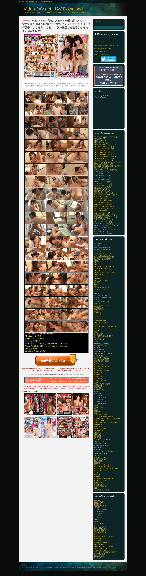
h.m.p (96, 324)
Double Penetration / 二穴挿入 (108, 166)
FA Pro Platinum (101, 305)
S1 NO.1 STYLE (100, 442)
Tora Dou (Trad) (101, 467)
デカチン (59, 388)
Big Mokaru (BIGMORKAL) (105, 267)
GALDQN (98, 315)
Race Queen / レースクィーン (106, 208)
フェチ (65, 388)
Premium (98, 424)
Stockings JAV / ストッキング (106, 226)
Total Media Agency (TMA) (106, 469)
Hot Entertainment (103, 336)
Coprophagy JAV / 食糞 (104, 149)
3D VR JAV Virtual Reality (106, 137)
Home (21, 2)
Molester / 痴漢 (101, 197)
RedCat (97, 432)
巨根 (84, 388)
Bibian (97, 265)
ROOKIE (97, 438)
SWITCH (97, 455)
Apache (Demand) (102, 247)
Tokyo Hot (99, 556)
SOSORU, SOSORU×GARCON (105, 451)
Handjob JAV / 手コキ (103, 183)
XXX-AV (97, 558)
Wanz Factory (101, 480)
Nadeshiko (99, 396)
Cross (97, 278)
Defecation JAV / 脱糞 (103, 164)
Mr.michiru (99, 390)
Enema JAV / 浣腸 (101, 168)
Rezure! (97, 434)
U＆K (96, 472)
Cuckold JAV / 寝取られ (104, 154)
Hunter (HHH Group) (83, 386)
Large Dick (45, 388)
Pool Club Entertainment (106, 422)
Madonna (98, 365)
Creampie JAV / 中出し (103, 152)
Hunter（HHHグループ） (32, 388)
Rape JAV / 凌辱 (100, 210)
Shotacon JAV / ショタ (103, 220)
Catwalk (98, 514)
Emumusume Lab (101, 301)
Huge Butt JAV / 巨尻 (103, 185)
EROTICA (98, 303)
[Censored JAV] (26, 20)
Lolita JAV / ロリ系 (102, 191)
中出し (81, 388)
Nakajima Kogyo (102, 399)
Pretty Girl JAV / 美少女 (104, 206)
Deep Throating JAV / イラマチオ (108, 162)
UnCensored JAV (46, 2)
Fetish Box (99, 307)
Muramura (99, 539)
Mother (97, 388)
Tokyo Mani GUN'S (102, 465)
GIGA (96, 317)
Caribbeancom (101, 510)
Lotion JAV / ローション (104, 193)
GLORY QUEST (100, 320)
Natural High (100, 403)
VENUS (97, 474)
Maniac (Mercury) (102, 367)
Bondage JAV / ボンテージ (105, 145)
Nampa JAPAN (100, 401)
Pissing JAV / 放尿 (101, 202)
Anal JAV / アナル (101, 139)
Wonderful (99, 484)
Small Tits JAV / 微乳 (103, 222)
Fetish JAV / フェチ (102, 172)
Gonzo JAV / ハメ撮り (103, 181)
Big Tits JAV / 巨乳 (101, 143)
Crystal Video (101, 280)
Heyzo (97, 525)
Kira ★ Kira (99, 351)
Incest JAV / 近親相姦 (103, 187)
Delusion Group (101, 288)
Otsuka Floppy (101, 415)
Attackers (99, 251)
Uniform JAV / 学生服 (103, 233)
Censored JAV (31, 2)
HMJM (96, 332)
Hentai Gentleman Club (105, 326)
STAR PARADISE (100, 453)
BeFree (97, 261)
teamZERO (99, 461)
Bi (95, 263)
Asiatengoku (100, 506)
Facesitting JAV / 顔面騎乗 (105, 170)
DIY (95, 292)
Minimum (98, 378)
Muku (96, 392)
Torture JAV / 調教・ (103, 231)
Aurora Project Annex (105, 253)
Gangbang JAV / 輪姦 (103, 177)
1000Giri (97, 500)
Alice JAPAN (99, 245)
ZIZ (95, 488)
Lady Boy (98, 355)
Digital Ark (99, 290)
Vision (97, 476)
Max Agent (99, 372)
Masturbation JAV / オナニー (106, 195)
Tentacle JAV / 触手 (102, 227)
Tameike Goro (100, 459)
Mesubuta (99, 535)
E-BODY (97, 299)
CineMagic (99, 274)
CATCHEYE (98, 512)
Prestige (98, 426)
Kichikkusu (99, 349)
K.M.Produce (100, 345)
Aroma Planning (102, 249)
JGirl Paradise (101, 529)
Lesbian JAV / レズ (102, 189)
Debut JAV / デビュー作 (103, 160)
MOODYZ (98, 386)
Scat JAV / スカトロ (102, 212)
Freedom (98, 313)
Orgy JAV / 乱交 (100, 199)
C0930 (96, 508)
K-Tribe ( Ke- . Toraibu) (104, 353)
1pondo (97, 504)
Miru (96, 382)
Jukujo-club (100, 531)
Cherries (98, 270)
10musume (98, 502)
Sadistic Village (102, 444)
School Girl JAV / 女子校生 (105, 214)
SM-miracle (99, 554)
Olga (96, 409)
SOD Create (99, 449)
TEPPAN (97, 463)
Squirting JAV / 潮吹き (103, 224)
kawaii (97, 347)
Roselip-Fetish (101, 548)
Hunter (72, 386)
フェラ (69, 388)
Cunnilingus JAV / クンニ (105, 158)
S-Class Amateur (102, 440)
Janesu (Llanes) (101, 344)
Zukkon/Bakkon (102, 490)
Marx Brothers (101, 370)
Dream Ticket (100, 295)
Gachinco (98, 515)
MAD (96, 363)
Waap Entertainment (104, 478)
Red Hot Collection (103, 546)
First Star (99, 309)
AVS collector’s (102, 255)
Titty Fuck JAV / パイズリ (105, 229)
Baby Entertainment (104, 257)
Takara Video (100, 457)
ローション (75, 388)
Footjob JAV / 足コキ (103, 175)
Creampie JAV (48, 386)
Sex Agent (99, 447)
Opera (97, 411)
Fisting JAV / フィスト (103, 174)
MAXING (97, 374)
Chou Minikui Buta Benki (105, 272)
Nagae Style (100, 397)
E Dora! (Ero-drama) (103, 297)
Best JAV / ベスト (101, 141)
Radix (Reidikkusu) (103, 428)
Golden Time (100, 322)
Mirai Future (100, 380)
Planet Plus (99, 421)
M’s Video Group (101, 361)
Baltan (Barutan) (102, 259)
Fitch (96, 311)
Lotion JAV (52, 388)
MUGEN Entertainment (104, 537)
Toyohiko (98, 471)
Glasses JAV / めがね (102, 179)
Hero (96, 328)
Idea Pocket (99, 340)
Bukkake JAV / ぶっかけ (104, 147)
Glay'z (97, 319)
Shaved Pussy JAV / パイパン (106, 216)
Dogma (97, 294)
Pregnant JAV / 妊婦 (103, 204)
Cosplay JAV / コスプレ (103, 150)
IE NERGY (98, 342)
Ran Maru (98, 430)
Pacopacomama (101, 542)
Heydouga (99, 523)
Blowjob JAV (39, 386)
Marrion (98, 369)
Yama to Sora (100, 486)
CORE (96, 276)
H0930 (96, 519)
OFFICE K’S (98, 407)
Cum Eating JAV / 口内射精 (105, 156)
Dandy (97, 282)
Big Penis (31, 386)
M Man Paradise (101, 359)
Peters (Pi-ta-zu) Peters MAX (107, 419)
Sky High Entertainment (105, 552)
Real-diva (98, 544)
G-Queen (98, 517)
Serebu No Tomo (101, 446)
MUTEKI (97, 394)
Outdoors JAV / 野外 (103, 201)
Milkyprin (99, 376)
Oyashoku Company (103, 417)
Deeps (96, 286)
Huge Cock (65, 386)
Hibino (97, 330)
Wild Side (98, 482)
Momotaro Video (102, 384)
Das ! (96, 284)
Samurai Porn (100, 550)
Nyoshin (98, 540)
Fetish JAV (57, 386)
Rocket (97, 436)
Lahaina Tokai (101, 357)
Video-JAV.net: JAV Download (53, 8)
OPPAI (96, 413)
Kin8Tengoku (100, 533)
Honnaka (98, 334)
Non (96, 405)
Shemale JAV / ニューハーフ (105, 218)
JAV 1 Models (100, 527)
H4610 (96, 521)
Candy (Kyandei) (102, 269)
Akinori (97, 243)
